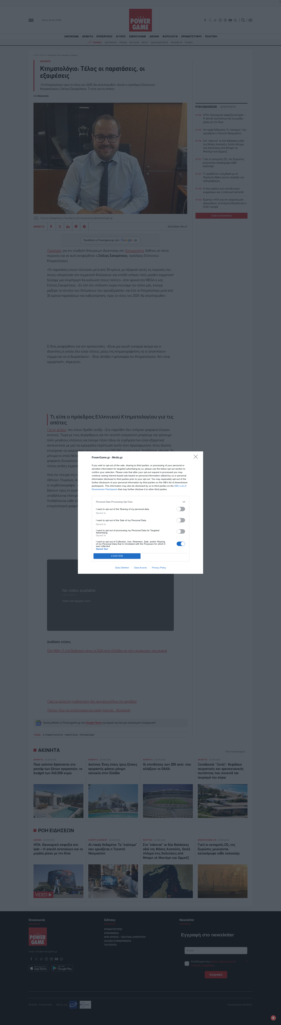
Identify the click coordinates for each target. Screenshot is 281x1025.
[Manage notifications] (273, 1017)
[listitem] (140, 502)
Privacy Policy (159, 567)
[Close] (197, 458)
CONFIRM (117, 556)
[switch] (181, 509)
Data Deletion (122, 567)
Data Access (140, 567)
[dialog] (140, 512)
